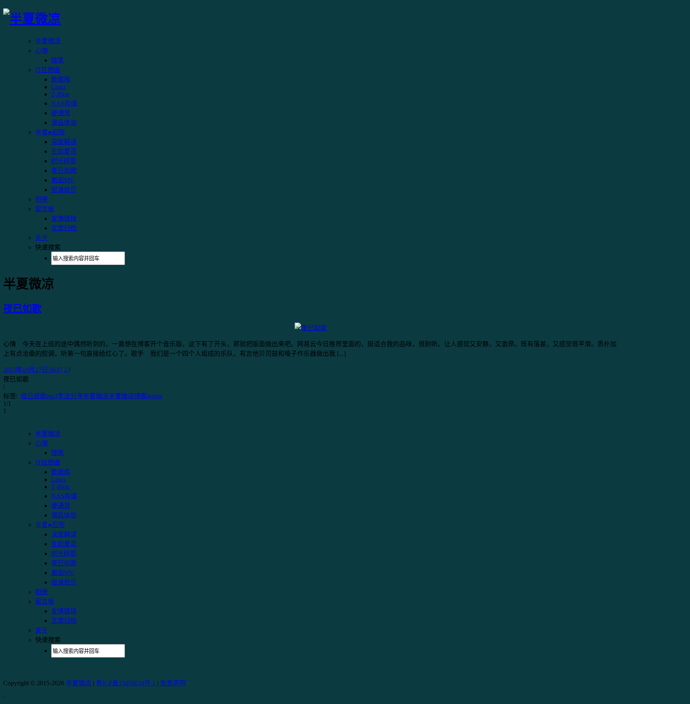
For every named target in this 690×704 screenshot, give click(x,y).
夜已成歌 (33, 396)
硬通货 (60, 113)
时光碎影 (64, 161)
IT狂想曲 (47, 69)
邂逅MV (62, 180)
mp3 (52, 396)
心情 (41, 50)
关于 (41, 237)
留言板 (44, 208)
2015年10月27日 (26, 369)
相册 (41, 199)
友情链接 (64, 218)
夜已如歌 (64, 170)
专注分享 (70, 396)
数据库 (60, 79)
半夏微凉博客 (128, 396)
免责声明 (173, 683)
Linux (58, 87)
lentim (155, 396)
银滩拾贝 (64, 189)
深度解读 (64, 141)
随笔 (57, 60)
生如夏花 (64, 151)
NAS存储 (64, 103)
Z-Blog (60, 94)
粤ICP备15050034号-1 (126, 683)
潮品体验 (64, 122)
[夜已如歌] (311, 328)
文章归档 (64, 228)
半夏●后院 (50, 132)
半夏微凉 (48, 41)
